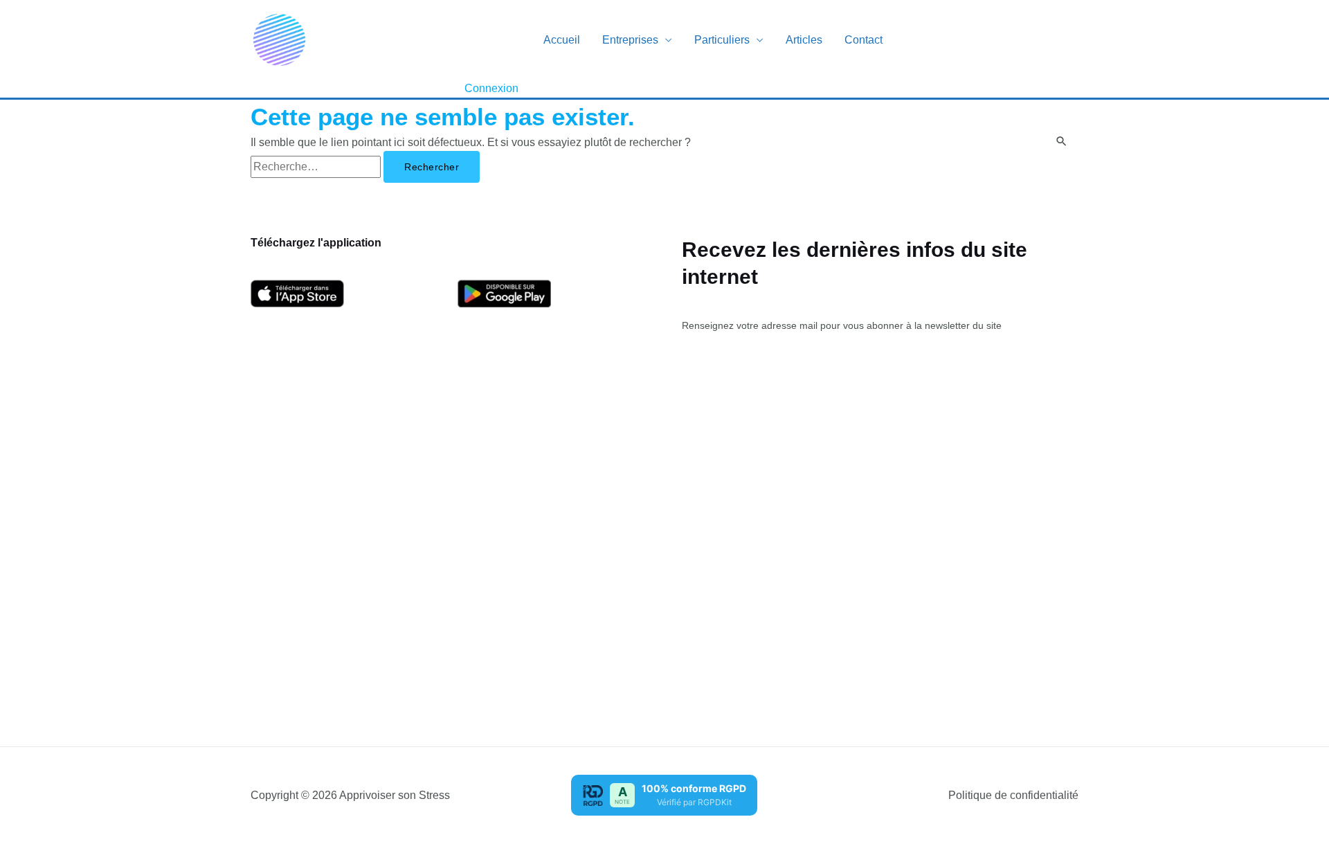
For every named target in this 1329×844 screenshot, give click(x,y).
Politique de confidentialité (1013, 795)
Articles (804, 40)
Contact (863, 40)
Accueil (561, 40)
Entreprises (630, 40)
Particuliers (722, 40)
